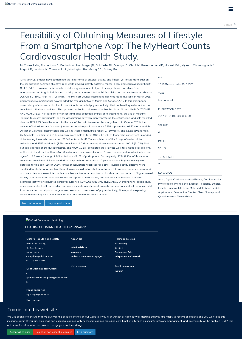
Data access (78, 265)
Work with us (79, 247)
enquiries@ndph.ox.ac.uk (40, 256)
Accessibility (121, 243)
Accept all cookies (20, 332)
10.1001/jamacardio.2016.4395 (175, 84)
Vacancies (76, 252)
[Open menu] (231, 9)
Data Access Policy (124, 252)
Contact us (33, 299)
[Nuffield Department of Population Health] (29, 2)
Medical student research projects (88, 256)
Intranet (119, 271)
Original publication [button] (58, 203)
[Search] (235, 24)
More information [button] (32, 203)
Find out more (85, 332)
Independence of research (127, 256)
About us (76, 238)
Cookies (119, 248)
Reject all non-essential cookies (54, 332)
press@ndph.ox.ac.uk (38, 294)
